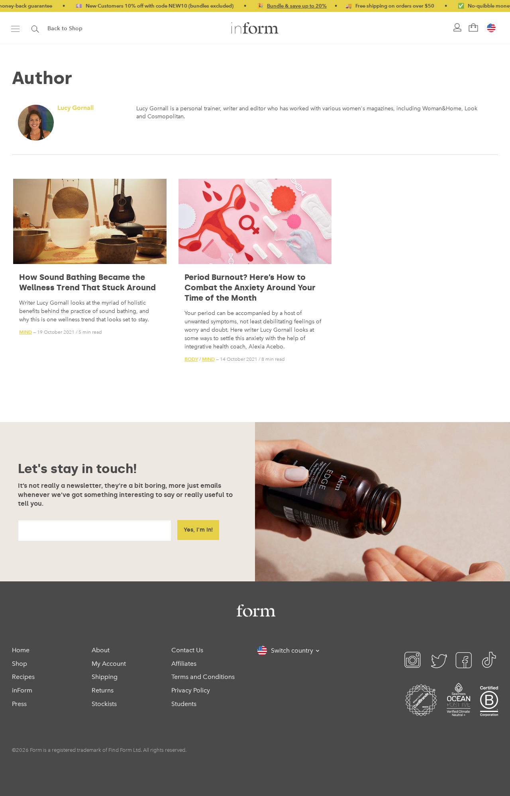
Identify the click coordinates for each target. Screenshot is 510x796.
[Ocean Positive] (459, 710)
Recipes (23, 677)
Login (457, 28)
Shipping (105, 677)
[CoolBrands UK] (421, 710)
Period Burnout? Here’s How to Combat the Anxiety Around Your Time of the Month (250, 287)
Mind (25, 332)
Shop (19, 663)
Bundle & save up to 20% (275, 6)
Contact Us (187, 650)
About (101, 650)
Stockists (104, 704)
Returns (103, 690)
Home (20, 650)
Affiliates (183, 663)
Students (183, 704)
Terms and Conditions (203, 677)
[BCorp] (489, 710)
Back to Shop (64, 28)
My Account (109, 663)
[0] (473, 28)
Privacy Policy (190, 690)
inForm (22, 690)
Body (191, 359)
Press (19, 704)
